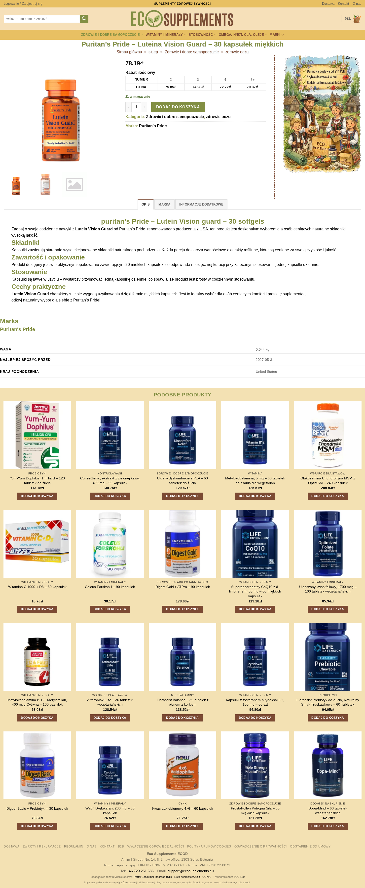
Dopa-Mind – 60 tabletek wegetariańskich (327, 810)
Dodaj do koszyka (178, 107)
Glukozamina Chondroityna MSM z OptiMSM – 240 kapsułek (327, 480)
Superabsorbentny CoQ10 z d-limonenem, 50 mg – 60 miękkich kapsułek (255, 591)
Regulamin (73, 846)
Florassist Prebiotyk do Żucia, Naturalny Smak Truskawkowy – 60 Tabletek (327, 702)
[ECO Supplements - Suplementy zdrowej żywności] (182, 19)
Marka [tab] (164, 204)
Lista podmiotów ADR (187, 876)
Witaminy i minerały (164, 35)
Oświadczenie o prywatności (260, 846)
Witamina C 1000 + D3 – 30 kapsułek (37, 587)
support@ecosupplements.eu (191, 871)
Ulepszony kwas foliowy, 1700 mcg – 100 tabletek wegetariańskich (328, 589)
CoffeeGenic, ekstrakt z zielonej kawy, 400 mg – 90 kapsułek (110, 480)
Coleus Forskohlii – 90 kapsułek (110, 587)
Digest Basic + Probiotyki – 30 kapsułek (37, 808)
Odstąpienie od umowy (310, 846)
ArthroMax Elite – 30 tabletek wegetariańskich (110, 702)
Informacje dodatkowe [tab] (201, 204)
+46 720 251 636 (140, 871)
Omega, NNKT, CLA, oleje (241, 35)
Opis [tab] (146, 204)
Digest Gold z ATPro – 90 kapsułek (182, 587)
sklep (153, 52)
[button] (23, 3)
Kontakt (343, 3)
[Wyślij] (84, 19)
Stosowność (201, 35)
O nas (357, 3)
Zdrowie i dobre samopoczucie (110, 35)
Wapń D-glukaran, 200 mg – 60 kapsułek (110, 810)
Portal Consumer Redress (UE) (153, 876)
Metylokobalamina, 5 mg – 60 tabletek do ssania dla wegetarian (255, 480)
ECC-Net (239, 876)
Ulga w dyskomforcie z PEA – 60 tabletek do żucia (182, 480)
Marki (275, 35)
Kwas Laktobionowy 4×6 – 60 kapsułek (182, 808)
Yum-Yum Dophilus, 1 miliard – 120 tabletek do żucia (37, 480)
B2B (121, 846)
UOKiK (206, 876)
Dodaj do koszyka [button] (37, 496)
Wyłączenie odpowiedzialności (155, 846)
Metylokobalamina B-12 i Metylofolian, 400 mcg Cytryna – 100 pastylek (37, 702)
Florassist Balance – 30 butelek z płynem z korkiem (183, 702)
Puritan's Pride (153, 126)
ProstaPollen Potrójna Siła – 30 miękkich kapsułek (255, 810)
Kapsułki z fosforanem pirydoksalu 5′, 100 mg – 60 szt (255, 702)
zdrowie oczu (237, 52)
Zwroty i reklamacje (42, 846)
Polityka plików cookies (209, 846)
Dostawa (328, 3)
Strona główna (129, 52)
